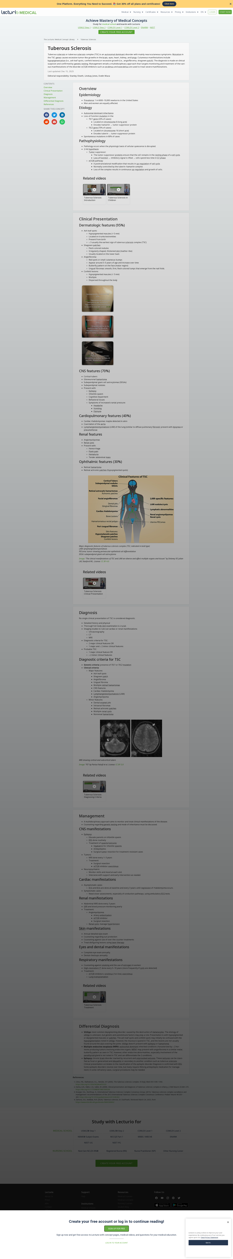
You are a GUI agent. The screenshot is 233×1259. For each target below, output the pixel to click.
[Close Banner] (230, 4)
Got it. (208, 1242)
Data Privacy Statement (209, 1237)
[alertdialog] (116, 4)
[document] (116, 629)
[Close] (228, 1222)
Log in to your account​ (116, 1243)
